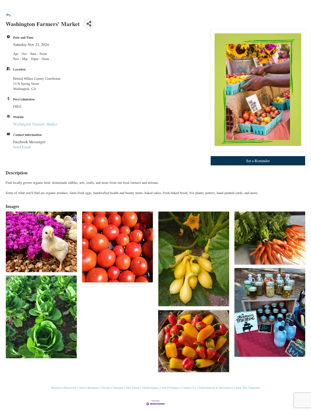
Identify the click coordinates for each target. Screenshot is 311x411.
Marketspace (150, 387)
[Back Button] (8, 15)
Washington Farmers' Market (35, 123)
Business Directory (64, 387)
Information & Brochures (216, 387)
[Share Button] (88, 23)
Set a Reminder (258, 160)
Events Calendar (112, 387)
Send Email (22, 146)
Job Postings (170, 387)
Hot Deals (132, 387)
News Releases (89, 387)
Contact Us (188, 387)
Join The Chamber (248, 387)
